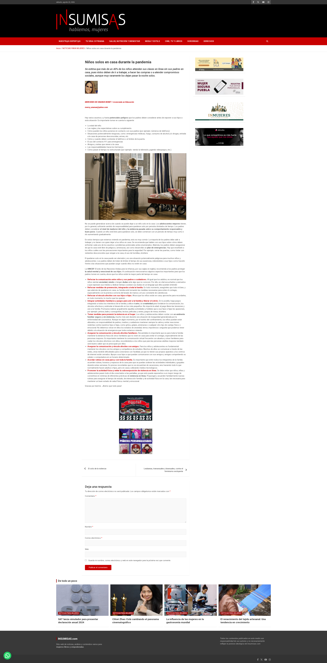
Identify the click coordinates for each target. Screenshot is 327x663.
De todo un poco (67, 580)
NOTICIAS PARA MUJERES (69, 613)
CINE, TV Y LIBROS (173, 41)
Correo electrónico (93, 538)
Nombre (89, 527)
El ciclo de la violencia (97, 468)
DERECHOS (209, 41)
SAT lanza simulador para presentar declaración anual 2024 (78, 621)
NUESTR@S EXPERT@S (69, 41)
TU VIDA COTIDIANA (95, 41)
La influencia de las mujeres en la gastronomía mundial (185, 621)
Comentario (90, 496)
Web (87, 549)
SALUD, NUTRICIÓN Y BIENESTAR (124, 41)
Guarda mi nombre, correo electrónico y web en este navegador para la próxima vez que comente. (129, 560)
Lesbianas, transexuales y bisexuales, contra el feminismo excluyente (163, 469)
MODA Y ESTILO (152, 41)
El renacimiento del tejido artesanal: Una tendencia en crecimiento (243, 621)
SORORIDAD (192, 41)
